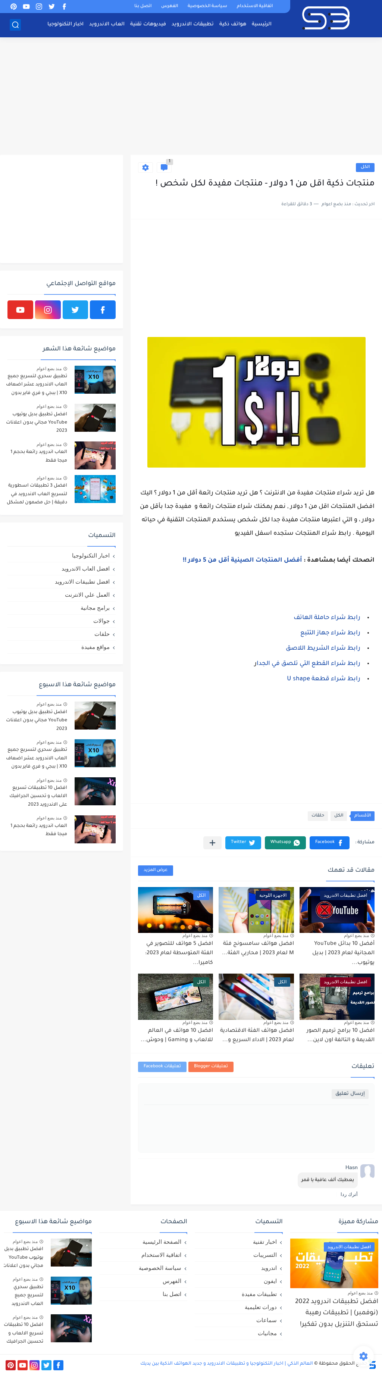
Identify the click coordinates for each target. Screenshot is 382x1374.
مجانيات (267, 1333)
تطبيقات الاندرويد (193, 24)
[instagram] (38, 6)
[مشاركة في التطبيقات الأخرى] (212, 842)
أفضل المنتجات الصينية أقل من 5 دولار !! (242, 560)
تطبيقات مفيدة (259, 1294)
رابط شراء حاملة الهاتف (327, 618)
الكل (365, 167)
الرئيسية (262, 24)
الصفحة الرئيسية (162, 1242)
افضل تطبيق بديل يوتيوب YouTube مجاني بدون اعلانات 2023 (36, 423)
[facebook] (64, 6)
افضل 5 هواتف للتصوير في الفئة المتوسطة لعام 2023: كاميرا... (179, 953)
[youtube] (26, 6)
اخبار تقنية (265, 1242)
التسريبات (265, 1255)
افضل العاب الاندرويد (86, 568)
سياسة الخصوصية (207, 6)
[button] (330, 842)
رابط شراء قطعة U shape (323, 679)
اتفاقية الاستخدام (255, 6)
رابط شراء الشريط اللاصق (323, 648)
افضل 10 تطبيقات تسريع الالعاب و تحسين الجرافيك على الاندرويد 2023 (38, 797)
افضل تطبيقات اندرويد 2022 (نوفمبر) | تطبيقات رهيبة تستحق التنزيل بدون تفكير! (336, 1313)
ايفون (270, 1281)
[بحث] (15, 25)
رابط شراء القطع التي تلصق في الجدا (308, 664)
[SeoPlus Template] (371, 1364)
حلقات (317, 816)
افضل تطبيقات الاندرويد (82, 581)
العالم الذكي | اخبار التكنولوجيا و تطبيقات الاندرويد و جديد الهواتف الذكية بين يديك (226, 1364)
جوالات (101, 621)
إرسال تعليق (350, 1094)
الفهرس (169, 6)
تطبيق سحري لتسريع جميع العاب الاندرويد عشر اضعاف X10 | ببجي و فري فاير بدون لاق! (36, 386)
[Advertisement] (191, 97)
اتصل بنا (142, 6)
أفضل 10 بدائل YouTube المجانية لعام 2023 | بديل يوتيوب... (343, 953)
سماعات (266, 1320)
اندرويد (269, 1268)
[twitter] (51, 6)
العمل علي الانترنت (87, 594)
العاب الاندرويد (107, 24)
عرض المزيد (155, 870)
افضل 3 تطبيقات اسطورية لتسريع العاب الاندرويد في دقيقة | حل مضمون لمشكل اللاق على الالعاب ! (37, 495)
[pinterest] (13, 6)
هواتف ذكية (232, 24)
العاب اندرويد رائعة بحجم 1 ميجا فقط (38, 456)
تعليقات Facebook (162, 1066)
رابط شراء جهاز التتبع (330, 633)
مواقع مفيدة (95, 647)
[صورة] (95, 380)
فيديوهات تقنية (148, 24)
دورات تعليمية (261, 1307)
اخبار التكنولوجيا (65, 24)
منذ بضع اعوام (356, 935)
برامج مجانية (95, 608)
